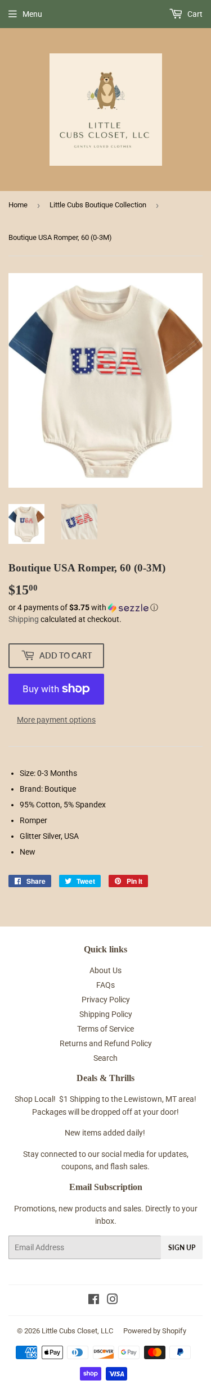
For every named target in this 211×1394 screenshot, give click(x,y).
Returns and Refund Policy (106, 1043)
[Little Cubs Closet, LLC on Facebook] (94, 1300)
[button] (105, 607)
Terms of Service (105, 1028)
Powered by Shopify (154, 1331)
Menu (32, 14)
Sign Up (181, 1247)
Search (105, 1058)
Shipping (23, 619)
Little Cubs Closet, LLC (77, 1331)
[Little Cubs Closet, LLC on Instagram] (112, 1300)
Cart (194, 14)
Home (18, 205)
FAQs (105, 984)
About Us (105, 970)
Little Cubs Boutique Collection (98, 205)
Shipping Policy (105, 1014)
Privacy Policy (106, 999)
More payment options (56, 719)
